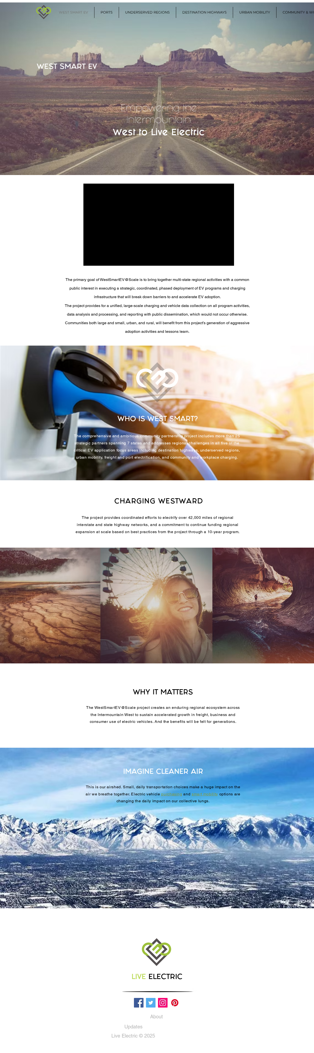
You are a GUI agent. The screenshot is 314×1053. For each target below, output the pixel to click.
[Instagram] (163, 1003)
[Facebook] (139, 1003)
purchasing (171, 794)
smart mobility (205, 794)
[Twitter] (151, 1003)
